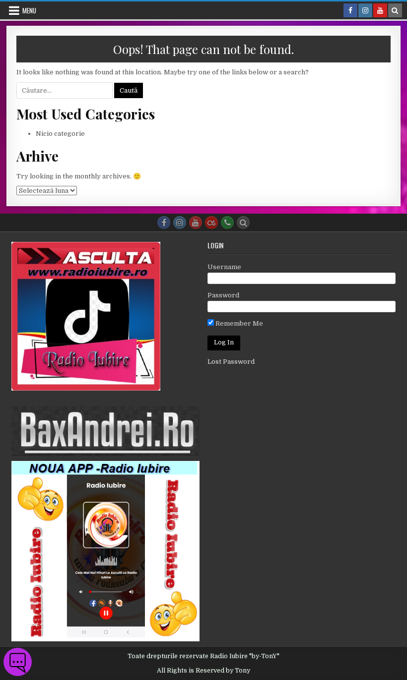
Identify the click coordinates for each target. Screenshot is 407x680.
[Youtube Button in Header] (380, 10)
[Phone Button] (227, 222)
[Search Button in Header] (395, 10)
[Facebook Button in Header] (350, 10)
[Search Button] (243, 222)
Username (224, 267)
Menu (29, 10)
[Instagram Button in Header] (365, 10)
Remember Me (238, 323)
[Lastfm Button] (211, 222)
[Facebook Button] (163, 222)
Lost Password (231, 361)
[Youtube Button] (195, 222)
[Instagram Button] (179, 222)
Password (223, 295)
